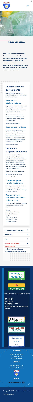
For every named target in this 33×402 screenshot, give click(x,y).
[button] (32, 1)
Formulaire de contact (16, 382)
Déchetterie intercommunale (15, 252)
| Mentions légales (9, 394)
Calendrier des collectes (14, 249)
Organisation (10, 246)
